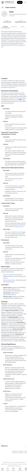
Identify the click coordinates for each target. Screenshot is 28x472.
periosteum (4, 327)
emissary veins (19, 226)
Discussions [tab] (14, 26)
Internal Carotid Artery (9, 280)
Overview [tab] (5, 26)
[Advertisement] (14, 62)
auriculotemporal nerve (9, 294)
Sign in (19, 2)
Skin (24, 99)
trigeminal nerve (15, 289)
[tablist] (14, 26)
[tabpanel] (14, 241)
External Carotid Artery (9, 274)
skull (17, 96)
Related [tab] (22, 26)
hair (17, 115)
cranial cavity (22, 235)
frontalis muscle (16, 186)
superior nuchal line (8, 87)
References (4, 446)
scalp (12, 40)
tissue (20, 31)
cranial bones (8, 249)
